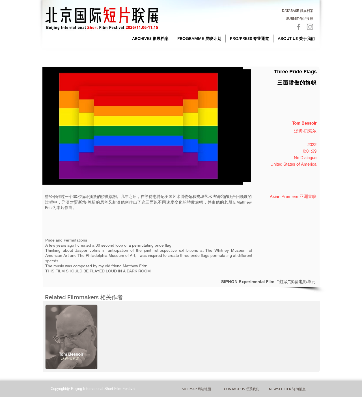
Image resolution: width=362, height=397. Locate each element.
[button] (150, 38)
